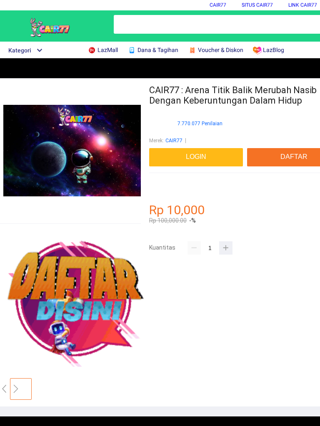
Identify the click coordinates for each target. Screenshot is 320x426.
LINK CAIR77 (302, 5)
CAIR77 (218, 5)
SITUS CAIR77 (257, 5)
